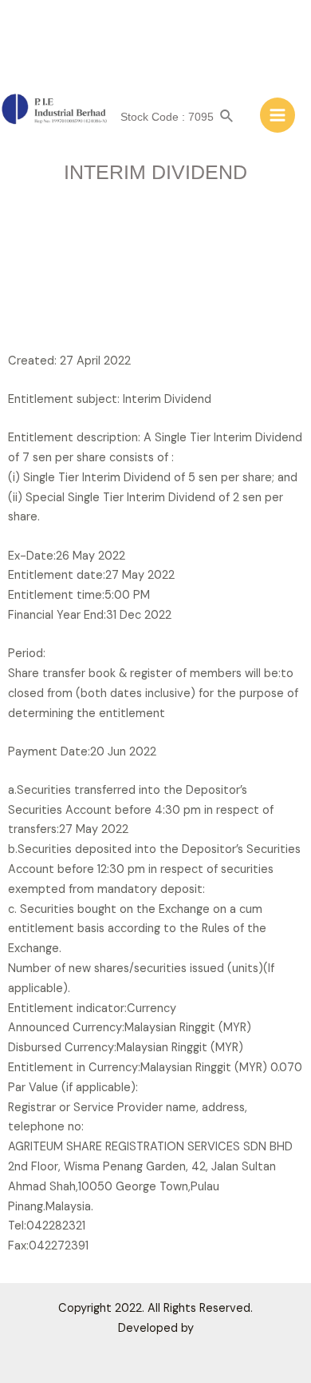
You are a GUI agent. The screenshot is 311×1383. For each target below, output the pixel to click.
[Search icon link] (227, 117)
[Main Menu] (277, 115)
